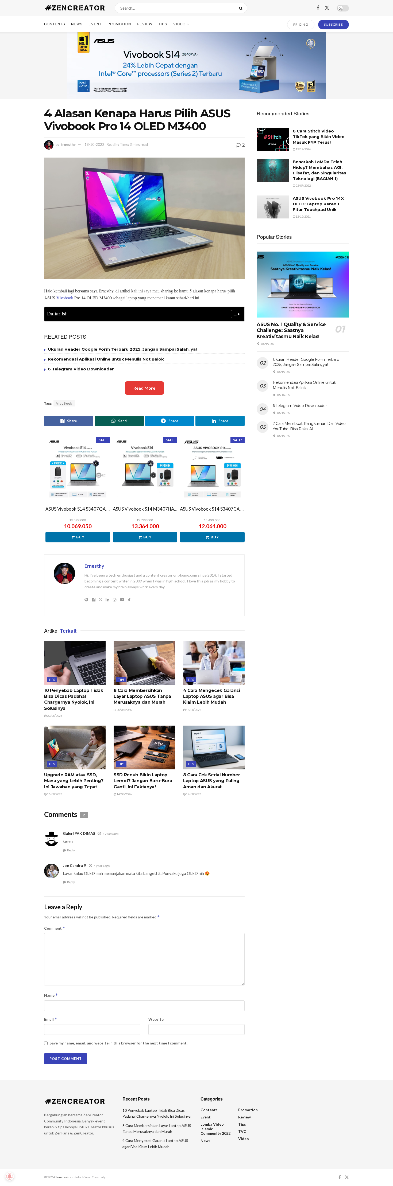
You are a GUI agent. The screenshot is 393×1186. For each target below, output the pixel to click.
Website (156, 1019)
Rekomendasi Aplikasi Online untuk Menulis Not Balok (106, 359)
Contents (54, 23)
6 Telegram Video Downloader (81, 368)
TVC (242, 1131)
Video (179, 23)
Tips (162, 23)
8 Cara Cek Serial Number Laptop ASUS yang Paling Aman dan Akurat (211, 780)
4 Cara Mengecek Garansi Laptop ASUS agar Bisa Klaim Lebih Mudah (211, 696)
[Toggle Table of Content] (233, 314)
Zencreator (63, 1177)
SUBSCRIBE (333, 24)
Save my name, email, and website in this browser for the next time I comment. (118, 1043)
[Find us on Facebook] (318, 8)
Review (144, 23)
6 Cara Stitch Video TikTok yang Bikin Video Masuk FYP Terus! (319, 136)
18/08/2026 (193, 709)
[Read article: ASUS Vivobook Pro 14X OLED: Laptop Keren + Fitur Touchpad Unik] (273, 206)
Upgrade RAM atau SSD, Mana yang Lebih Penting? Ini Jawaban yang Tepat (73, 780)
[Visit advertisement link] (196, 65)
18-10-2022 (94, 144)
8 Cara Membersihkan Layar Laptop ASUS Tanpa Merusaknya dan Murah (142, 696)
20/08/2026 (124, 709)
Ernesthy (68, 144)
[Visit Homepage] (74, 8)
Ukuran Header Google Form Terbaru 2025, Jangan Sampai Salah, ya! (122, 349)
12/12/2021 (303, 216)
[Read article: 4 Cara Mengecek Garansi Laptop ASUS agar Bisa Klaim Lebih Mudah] (214, 663)
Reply (71, 850)
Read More (144, 387)
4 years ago (110, 834)
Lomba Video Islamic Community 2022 (215, 1129)
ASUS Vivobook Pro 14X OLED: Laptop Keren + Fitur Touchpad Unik (318, 204)
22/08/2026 (54, 715)
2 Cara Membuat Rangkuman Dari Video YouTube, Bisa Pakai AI (309, 426)
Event (95, 23)
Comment (54, 928)
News (77, 23)
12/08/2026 (193, 794)
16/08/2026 (54, 794)
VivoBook (64, 403)
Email (50, 1019)
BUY (80, 537)
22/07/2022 (303, 185)
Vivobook (64, 297)
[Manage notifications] (9, 1176)
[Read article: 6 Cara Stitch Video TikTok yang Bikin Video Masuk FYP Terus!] (273, 139)
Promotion (119, 23)
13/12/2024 (303, 149)
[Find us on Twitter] (327, 8)
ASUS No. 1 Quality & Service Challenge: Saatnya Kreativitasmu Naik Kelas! (291, 330)
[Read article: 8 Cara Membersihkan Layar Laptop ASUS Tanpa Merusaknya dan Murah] (144, 663)
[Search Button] (241, 8)
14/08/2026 (124, 794)
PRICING (301, 24)
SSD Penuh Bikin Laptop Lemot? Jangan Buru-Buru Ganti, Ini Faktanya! (143, 780)
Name (51, 995)
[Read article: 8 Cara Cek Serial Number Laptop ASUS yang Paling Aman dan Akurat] (214, 747)
